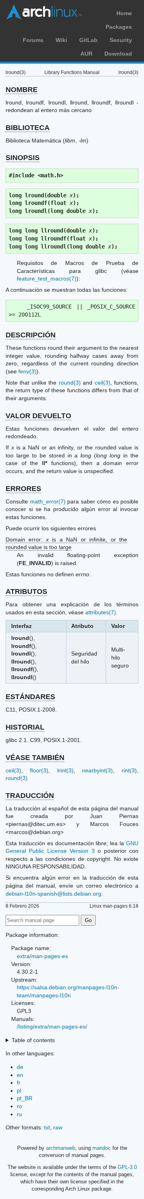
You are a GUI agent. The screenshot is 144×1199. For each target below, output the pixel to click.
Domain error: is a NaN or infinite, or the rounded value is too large (66, 543)
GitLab (88, 40)
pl (19, 1090)
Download (118, 53)
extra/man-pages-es (42, 956)
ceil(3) (102, 382)
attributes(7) (100, 612)
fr (18, 1082)
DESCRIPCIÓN (31, 335)
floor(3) (39, 770)
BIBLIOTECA (28, 128)
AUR (86, 53)
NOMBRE (22, 90)
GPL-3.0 (127, 1167)
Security (121, 40)
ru (19, 1114)
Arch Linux (44, 12)
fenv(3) (27, 371)
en (20, 1075)
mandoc (101, 1148)
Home (124, 13)
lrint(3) (65, 770)
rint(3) (129, 770)
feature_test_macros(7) (46, 278)
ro (19, 1106)
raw (57, 1127)
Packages (119, 27)
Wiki (61, 40)
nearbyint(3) (97, 770)
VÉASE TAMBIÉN (35, 758)
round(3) (70, 382)
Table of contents (33, 1040)
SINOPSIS (23, 158)
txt (47, 1127)
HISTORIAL (25, 727)
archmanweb (60, 1148)
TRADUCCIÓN (30, 796)
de (20, 1067)
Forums (33, 40)
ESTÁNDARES (30, 697)
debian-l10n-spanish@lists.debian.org (53, 893)
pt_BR (24, 1098)
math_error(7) (48, 501)
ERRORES (23, 489)
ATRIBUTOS (26, 591)
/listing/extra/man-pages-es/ (52, 1026)
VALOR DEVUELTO (38, 416)
